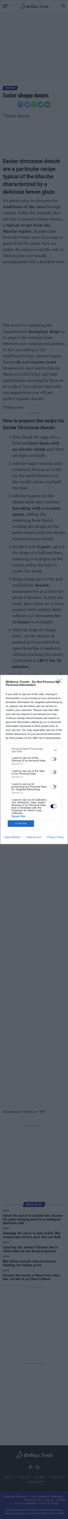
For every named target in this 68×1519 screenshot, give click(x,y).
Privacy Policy (55, 837)
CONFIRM (21, 823)
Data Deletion (13, 837)
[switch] (53, 759)
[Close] (60, 682)
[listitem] (34, 750)
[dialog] (34, 759)
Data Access (34, 837)
